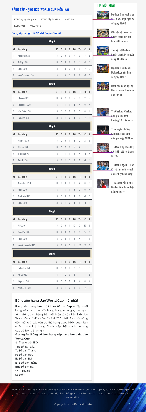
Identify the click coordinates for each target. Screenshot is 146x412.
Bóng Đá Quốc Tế (109, 102)
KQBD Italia (35, 26)
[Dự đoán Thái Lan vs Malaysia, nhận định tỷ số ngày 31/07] (103, 68)
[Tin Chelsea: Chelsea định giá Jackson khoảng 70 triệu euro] (103, 112)
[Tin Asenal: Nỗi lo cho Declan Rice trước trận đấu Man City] (103, 183)
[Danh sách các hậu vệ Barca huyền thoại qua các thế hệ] (103, 86)
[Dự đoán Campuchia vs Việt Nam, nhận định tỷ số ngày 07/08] (103, 15)
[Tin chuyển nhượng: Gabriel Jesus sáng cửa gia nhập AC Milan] (103, 129)
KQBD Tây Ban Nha (50, 19)
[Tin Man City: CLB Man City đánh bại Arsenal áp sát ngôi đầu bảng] (103, 165)
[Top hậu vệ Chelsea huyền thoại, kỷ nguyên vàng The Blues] (103, 50)
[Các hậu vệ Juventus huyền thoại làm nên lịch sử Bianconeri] (103, 33)
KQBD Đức (70, 19)
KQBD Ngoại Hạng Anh (25, 19)
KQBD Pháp (19, 26)
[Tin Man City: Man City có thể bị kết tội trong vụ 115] (103, 147)
